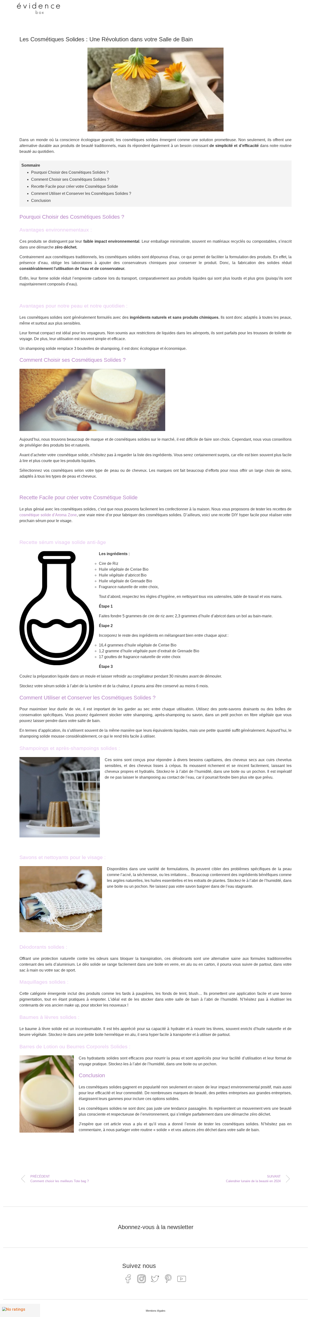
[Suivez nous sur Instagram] (142, 1279)
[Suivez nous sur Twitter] (155, 1279)
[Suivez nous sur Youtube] (182, 1279)
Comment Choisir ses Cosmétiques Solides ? (70, 179)
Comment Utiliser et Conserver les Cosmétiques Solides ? (81, 193)
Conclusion (41, 200)
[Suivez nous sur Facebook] (128, 1279)
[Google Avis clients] (20, 1310)
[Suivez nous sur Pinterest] (168, 1279)
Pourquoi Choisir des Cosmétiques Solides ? (70, 172)
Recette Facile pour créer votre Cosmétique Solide (74, 186)
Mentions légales (155, 1310)
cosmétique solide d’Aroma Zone (48, 515)
